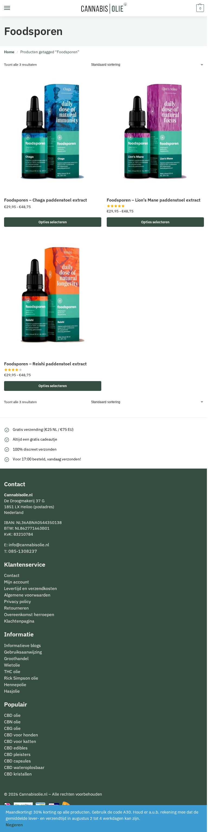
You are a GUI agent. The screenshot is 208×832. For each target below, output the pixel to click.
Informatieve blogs (22, 645)
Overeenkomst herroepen (29, 614)
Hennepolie (15, 684)
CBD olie (12, 715)
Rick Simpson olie (21, 678)
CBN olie (12, 721)
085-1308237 (22, 551)
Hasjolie (12, 691)
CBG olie (12, 728)
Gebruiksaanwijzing (23, 652)
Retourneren (16, 608)
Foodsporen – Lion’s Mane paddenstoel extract (153, 200)
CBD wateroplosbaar (24, 767)
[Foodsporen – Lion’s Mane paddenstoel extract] (155, 131)
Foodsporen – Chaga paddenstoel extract (45, 200)
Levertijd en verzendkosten (30, 588)
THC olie (12, 671)
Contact (12, 575)
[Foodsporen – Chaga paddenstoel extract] (52, 131)
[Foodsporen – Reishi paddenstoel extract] (52, 295)
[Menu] (12, 8)
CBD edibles (16, 748)
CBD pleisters (17, 754)
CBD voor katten (20, 741)
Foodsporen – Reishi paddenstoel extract (45, 363)
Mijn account (16, 582)
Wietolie (12, 665)
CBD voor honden (21, 734)
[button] (199, 8)
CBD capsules (17, 761)
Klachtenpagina (19, 621)
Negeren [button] (14, 824)
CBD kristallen (18, 774)
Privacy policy (17, 601)
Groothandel (16, 658)
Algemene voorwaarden (27, 595)
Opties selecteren (52, 222)
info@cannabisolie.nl (29, 544)
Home (9, 51)
